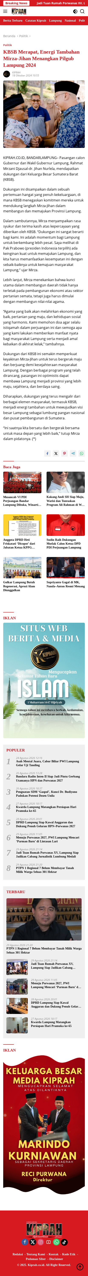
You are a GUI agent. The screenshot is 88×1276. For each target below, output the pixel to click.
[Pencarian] (82, 11)
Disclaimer (56, 1259)
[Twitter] (32, 1242)
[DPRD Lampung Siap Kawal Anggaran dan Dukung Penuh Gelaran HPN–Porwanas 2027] (17, 1006)
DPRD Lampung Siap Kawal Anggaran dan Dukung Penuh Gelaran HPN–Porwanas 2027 (45, 824)
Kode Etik (68, 1254)
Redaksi (18, 1254)
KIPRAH (16, 72)
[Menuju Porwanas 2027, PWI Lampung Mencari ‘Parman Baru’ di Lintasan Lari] (17, 987)
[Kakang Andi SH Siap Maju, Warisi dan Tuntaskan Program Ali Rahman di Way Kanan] (66, 482)
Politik (7, 45)
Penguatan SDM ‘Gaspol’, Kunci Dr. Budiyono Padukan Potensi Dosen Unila (46, 793)
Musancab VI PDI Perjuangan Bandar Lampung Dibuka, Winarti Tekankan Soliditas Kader (20, 501)
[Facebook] (24, 1242)
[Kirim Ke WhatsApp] (81, 453)
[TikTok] (64, 1242)
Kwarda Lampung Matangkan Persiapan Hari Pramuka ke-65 (46, 808)
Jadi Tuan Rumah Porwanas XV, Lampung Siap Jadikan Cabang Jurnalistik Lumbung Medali (47, 854)
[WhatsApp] (56, 1242)
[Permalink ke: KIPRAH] (6, 74)
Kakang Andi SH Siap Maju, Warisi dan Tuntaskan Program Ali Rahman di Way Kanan (66, 501)
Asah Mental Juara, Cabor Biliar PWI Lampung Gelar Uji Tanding (47, 763)
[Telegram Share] (73, 453)
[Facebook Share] (47, 453)
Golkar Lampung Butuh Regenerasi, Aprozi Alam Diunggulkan (19, 586)
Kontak (54, 1254)
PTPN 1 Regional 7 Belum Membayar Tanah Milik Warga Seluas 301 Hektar (45, 870)
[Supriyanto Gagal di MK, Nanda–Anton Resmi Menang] (66, 567)
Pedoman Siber (36, 1259)
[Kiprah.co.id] (18, 11)
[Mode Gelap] (75, 11)
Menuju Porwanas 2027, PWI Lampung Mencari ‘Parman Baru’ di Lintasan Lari (47, 839)
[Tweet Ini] (56, 453)
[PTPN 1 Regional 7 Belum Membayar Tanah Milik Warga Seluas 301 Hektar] (44, 919)
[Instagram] (40, 1242)
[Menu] (6, 11)
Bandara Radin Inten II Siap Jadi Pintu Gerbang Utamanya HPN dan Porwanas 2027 (48, 778)
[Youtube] (48, 1242)
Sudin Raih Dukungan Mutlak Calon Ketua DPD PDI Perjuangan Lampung (64, 543)
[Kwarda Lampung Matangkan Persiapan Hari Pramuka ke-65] (17, 1025)
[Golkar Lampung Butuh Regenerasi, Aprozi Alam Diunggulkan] (22, 567)
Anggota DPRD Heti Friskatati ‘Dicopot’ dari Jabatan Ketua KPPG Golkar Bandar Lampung (19, 544)
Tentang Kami (35, 1254)
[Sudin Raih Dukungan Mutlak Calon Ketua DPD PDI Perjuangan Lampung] (66, 525)
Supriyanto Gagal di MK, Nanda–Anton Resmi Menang (66, 584)
